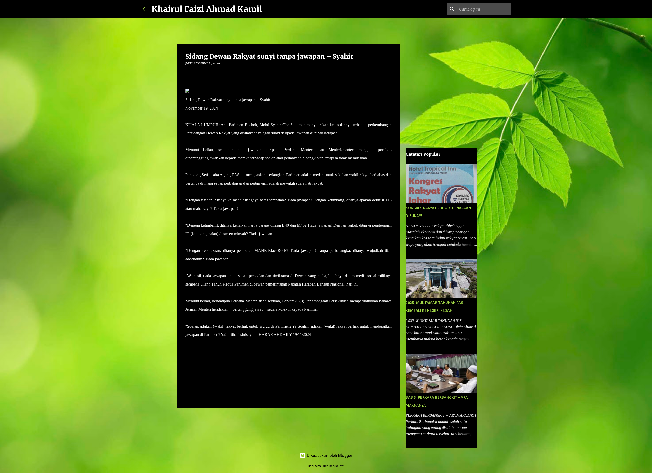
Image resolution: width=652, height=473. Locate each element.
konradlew (336, 465)
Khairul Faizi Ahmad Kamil (207, 9)
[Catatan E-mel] (188, 343)
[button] (188, 73)
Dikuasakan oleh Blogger (329, 455)
